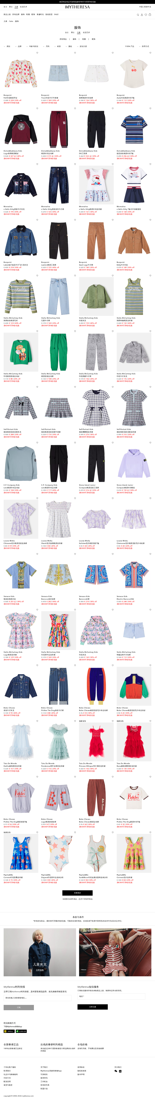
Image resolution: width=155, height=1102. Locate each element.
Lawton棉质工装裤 (48, 265)
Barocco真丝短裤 (48, 599)
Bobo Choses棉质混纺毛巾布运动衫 (131, 710)
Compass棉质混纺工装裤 (89, 488)
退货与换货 (8, 1085)
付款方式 (7, 1078)
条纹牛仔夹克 (9, 710)
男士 (11, 7)
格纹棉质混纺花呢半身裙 (51, 432)
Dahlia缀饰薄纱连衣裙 (13, 766)
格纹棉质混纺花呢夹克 (12, 432)
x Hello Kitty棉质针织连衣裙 (90, 209)
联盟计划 (44, 1089)
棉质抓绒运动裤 (47, 376)
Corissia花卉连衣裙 (124, 877)
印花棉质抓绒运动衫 (11, 376)
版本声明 (81, 1074)
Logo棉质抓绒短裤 (48, 822)
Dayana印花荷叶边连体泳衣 (52, 877)
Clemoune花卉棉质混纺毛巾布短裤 (131, 543)
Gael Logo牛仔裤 (86, 265)
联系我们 (7, 1071)
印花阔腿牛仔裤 (85, 376)
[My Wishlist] (145, 14)
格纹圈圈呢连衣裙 (86, 432)
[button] (138, 14)
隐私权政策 (82, 1071)
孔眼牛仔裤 (45, 320)
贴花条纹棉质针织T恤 (125, 153)
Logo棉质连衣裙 (10, 655)
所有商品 (63, 39)
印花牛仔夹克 (122, 376)
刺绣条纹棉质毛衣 (11, 320)
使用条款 (81, 1067)
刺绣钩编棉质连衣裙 (125, 320)
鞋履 (84, 39)
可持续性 (44, 1074)
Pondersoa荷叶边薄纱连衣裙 (52, 766)
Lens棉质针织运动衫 (12, 488)
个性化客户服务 (10, 1067)
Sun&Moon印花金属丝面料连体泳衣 (93, 877)
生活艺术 (23, 7)
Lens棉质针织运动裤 (49, 488)
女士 (5, 7)
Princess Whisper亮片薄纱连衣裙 (92, 766)
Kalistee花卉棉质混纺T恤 (89, 543)
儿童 (16, 7)
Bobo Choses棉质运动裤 (89, 822)
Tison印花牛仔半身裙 (49, 98)
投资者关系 (45, 1085)
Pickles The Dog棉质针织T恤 (128, 822)
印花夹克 (82, 655)
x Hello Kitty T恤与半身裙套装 (129, 209)
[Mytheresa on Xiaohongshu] (120, 1071)
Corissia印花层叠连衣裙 (13, 877)
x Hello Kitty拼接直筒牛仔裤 (52, 209)
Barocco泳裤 (84, 599)
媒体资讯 (44, 1078)
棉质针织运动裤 (47, 153)
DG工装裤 (83, 153)
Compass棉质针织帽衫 (126, 488)
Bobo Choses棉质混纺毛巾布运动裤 (93, 710)
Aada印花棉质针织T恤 (126, 98)
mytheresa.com (28, 1096)
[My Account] (141, 14)
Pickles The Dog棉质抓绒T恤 (15, 822)
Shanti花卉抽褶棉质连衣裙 (51, 543)
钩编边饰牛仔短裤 (124, 655)
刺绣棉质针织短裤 (86, 98)
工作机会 (44, 1081)
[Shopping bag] (149, 14)
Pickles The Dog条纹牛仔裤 (52, 710)
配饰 (93, 39)
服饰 (74, 39)
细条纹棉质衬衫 (10, 599)
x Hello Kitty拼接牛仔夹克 (14, 209)
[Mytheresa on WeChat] (115, 1071)
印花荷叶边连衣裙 (48, 655)
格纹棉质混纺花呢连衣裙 (126, 432)
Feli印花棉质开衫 (10, 98)
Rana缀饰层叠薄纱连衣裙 (127, 766)
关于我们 (44, 1067)
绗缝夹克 (82, 320)
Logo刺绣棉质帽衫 (11, 153)
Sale (11, 21)
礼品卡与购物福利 (11, 1074)
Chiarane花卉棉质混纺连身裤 (15, 543)
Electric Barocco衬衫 (125, 599)
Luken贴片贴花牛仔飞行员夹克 (16, 265)
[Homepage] (77, 7)
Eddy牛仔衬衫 (122, 265)
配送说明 (7, 1081)
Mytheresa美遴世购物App (51, 1071)
